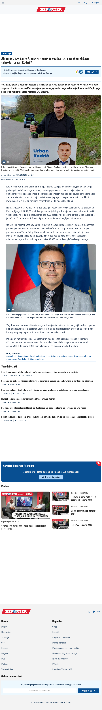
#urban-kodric (11, 356)
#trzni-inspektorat (37, 359)
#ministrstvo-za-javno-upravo (62, 356)
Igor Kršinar (7, 175)
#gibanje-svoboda (43, 356)
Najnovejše (6, 632)
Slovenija (7, 53)
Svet (3, 643)
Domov (4, 627)
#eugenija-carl (11, 359)
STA (4, 384)
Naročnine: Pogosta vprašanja (64, 653)
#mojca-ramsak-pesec (82, 356)
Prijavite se (87, 690)
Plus (3, 658)
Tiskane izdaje (7, 669)
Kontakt (55, 632)
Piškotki (55, 664)
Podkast (4, 664)
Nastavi (90, 71)
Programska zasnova (61, 637)
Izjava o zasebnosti (60, 658)
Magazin (4, 653)
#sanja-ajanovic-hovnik (26, 356)
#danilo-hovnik (23, 359)
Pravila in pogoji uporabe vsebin (65, 648)
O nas (54, 627)
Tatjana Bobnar (8, 420)
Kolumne (4, 648)
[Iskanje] (85, 3)
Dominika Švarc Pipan (10, 375)
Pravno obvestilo (59, 643)
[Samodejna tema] (79, 2)
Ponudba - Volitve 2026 (62, 669)
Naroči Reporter (52, 477)
